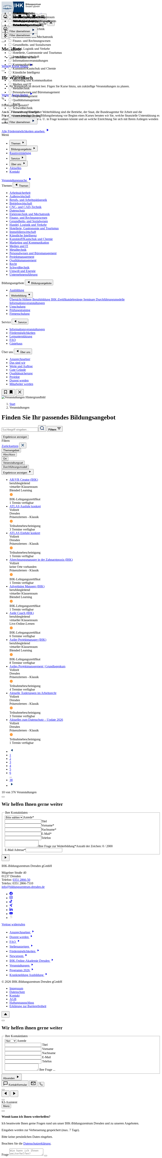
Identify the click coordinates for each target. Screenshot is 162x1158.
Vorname (47, 1049)
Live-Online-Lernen (25, 17)
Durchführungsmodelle (110, 299)
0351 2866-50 (21, 879)
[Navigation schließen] (20, 392)
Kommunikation (22, 64)
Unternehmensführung (23, 274)
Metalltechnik (17, 249)
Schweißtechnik (19, 267)
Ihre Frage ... (47, 1069)
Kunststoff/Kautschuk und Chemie (31, 239)
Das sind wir (17, 362)
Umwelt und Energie (22, 271)
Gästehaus (15, 343)
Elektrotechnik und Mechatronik (29, 214)
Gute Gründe (17, 369)
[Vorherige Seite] (11, 751)
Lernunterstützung (20, 336)
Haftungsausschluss (21, 1002)
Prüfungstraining (19, 310)
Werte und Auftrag (21, 366)
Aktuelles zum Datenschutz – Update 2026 (36, 719)
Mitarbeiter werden (21, 384)
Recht (13, 264)
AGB (12, 999)
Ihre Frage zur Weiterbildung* (57, 846)
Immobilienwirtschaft (22, 232)
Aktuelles (15, 168)
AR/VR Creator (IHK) (23, 479)
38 (11, 780)
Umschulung (17, 306)
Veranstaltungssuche (15, 180)
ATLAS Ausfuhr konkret (25, 506)
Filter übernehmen (20, 122)
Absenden (9, 1078)
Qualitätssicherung (21, 373)
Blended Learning (23, 13)
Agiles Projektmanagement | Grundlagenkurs (37, 666)
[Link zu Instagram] (11, 898)
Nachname (49, 1053)
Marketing (18, 76)
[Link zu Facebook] (11, 894)
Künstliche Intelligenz (23, 235)
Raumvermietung (20, 153)
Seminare (89, 299)
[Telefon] (41, 1084)
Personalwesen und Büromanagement (33, 253)
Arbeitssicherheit (19, 192)
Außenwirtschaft (19, 196)
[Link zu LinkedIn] (11, 909)
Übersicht (15, 299)
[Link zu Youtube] (11, 913)
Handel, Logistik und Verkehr (28, 224)
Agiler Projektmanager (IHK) (27, 639)
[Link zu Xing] (11, 905)
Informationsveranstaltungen (27, 303)
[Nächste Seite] (11, 785)
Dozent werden (19, 380)
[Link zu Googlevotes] (11, 917)
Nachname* (48, 829)
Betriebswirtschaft (20, 203)
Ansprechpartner (19, 359)
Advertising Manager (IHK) (26, 586)
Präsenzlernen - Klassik (27, 25)
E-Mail (46, 1057)
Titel (44, 821)
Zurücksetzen (10, 446)
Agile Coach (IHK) (21, 613)
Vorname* (47, 825)
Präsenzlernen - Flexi (25, 21)
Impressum (16, 988)
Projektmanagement (21, 256)
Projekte (14, 377)
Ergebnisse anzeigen (15, 436)
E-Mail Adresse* (15, 850)
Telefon (46, 838)
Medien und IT (18, 246)
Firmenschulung (19, 313)
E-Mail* (46, 833)
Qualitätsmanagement (22, 260)
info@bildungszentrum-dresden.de (23, 887)
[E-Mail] (33, 1083)
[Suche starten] (42, 428)
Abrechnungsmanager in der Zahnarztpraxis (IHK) (41, 559)
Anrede (21, 1040)
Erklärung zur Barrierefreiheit (27, 1006)
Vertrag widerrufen (13, 924)
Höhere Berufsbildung (36, 299)
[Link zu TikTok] (11, 902)
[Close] (22, 445)
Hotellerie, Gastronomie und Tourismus (34, 228)
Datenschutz (17, 210)
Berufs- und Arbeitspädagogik (28, 200)
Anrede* (28, 817)
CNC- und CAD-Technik (25, 207)
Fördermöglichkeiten (22, 332)
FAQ (12, 340)
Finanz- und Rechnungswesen (28, 217)
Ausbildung (16, 290)
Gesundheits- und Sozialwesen (28, 221)
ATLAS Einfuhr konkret (24, 533)
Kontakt (14, 171)
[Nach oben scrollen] (5, 1014)
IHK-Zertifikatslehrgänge (67, 299)
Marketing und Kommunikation (29, 242)
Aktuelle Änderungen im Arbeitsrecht (32, 693)
